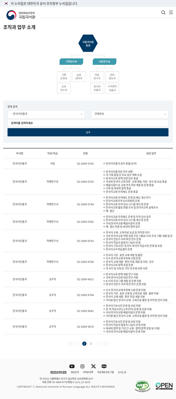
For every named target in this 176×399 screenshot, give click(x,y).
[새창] (140, 383)
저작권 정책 (88, 372)
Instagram (82, 366)
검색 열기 (163, 12)
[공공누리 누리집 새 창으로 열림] (162, 383)
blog (104, 366)
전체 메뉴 (171, 12)
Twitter (93, 366)
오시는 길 (122, 372)
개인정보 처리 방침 (58, 372)
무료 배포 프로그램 (105, 372)
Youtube (72, 366)
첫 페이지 (72, 343)
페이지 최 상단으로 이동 (167, 353)
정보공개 (75, 372)
